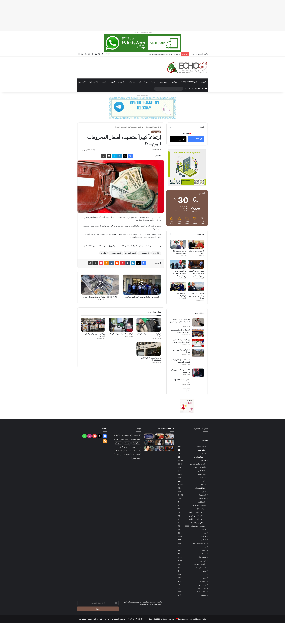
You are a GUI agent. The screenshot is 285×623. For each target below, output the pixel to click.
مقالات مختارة (94, 82)
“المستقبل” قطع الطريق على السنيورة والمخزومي (180, 361)
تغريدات (203, 536)
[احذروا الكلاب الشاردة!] (169, 436)
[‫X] (125, 156)
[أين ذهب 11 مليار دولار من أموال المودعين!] (93, 325)
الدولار (116, 435)
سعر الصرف (130, 253)
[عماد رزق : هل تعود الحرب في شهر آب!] (159, 448)
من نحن (106, 619)
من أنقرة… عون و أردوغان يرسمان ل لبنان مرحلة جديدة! (178, 273)
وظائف (202, 453)
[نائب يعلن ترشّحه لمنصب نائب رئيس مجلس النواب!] (198, 333)
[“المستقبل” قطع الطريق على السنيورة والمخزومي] (198, 363)
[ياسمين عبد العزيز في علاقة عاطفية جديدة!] (149, 448)
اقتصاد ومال (149, 127)
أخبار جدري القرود (199, 467)
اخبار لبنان (175, 82)
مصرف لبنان (136, 454)
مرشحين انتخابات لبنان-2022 (195, 526)
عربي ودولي (163, 82)
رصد (204, 547)
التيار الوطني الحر (126, 435)
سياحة (146, 82)
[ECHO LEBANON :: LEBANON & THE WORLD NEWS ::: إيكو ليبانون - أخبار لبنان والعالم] (187, 67)
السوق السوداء (135, 439)
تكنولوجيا (203, 540)
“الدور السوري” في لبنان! (181, 294)
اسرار (113, 82)
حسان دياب (118, 443)
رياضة (153, 82)
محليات (202, 485)
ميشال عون (126, 454)
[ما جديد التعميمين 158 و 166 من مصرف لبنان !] (148, 349)
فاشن (204, 571)
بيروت (116, 439)
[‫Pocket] (101, 263)
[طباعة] (103, 156)
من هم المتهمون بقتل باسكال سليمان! (168, 54)
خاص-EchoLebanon (189, 82)
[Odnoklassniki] (106, 263)
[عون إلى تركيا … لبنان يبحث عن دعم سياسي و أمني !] (196, 286)
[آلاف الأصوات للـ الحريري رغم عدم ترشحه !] (198, 373)
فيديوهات (121, 82)
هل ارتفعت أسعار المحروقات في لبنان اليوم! (149, 335)
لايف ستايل (202, 581)
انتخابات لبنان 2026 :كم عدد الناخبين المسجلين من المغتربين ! (180, 321)
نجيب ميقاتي (136, 458)
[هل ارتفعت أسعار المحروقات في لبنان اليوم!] (148, 325)
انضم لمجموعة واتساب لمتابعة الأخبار (142, 32)
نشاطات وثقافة (200, 488)
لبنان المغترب (202, 585)
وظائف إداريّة (198, 457)
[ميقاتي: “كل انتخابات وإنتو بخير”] (198, 382)
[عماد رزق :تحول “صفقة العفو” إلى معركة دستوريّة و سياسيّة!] (196, 264)
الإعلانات (100, 619)
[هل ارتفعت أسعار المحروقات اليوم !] (121, 325)
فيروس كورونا (136, 450)
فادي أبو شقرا (115, 253)
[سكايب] (114, 156)
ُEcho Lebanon (183, 619)
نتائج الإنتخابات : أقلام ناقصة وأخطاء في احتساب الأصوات (181, 341)
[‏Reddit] (117, 263)
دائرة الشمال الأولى (196, 516)
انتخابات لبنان (202, 498)
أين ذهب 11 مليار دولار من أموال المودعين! (95, 335)
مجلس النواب (119, 450)
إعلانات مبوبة (82, 82)
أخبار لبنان (137, 435)
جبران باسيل (136, 443)
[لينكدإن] (119, 156)
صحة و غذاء (132, 82)
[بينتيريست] (122, 263)
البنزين (155, 253)
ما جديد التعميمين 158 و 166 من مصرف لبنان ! (151, 359)
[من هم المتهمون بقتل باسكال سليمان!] (178, 244)
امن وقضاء (201, 474)
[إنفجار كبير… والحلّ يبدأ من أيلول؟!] (198, 353)
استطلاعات (201, 502)
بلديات (204, 529)
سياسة (202, 478)
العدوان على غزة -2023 (196, 564)
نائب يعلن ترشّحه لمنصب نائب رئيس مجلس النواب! (180, 331)
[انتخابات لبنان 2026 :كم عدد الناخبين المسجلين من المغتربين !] (198, 322)
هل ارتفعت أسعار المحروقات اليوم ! (121, 334)
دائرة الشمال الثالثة (196, 519)
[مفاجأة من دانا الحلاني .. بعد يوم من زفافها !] (159, 442)
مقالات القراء (69, 82)
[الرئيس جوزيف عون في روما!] (196, 244)
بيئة (205, 533)
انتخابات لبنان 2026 (198, 505)
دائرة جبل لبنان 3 (197, 523)
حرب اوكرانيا (200, 567)
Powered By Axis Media (197, 619)
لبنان (103, 253)
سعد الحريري (136, 447)
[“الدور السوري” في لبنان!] (178, 286)
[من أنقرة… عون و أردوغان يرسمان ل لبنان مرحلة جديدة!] (178, 264)
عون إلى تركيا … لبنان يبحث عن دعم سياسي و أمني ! (196, 295)
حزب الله (126, 443)
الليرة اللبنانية (124, 439)
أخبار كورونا (201, 471)
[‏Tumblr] (127, 263)
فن (140, 82)
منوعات (104, 82)
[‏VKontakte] (111, 263)
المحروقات (144, 253)
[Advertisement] (218, 15)
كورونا (203, 481)
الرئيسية (203, 82)
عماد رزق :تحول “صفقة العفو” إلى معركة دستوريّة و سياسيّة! (196, 273)
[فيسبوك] (130, 156)
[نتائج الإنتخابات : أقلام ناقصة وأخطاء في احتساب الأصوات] (198, 343)
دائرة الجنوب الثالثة (196, 512)
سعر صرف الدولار (124, 447)
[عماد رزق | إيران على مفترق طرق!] (149, 442)
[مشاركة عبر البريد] (109, 156)
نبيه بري (117, 454)
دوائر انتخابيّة (200, 509)
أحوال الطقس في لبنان (197, 464)
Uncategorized (201, 446)
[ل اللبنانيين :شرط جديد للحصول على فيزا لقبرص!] (149, 436)
